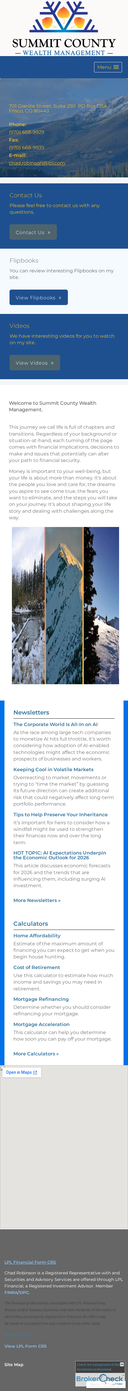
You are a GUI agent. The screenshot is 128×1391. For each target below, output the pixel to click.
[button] (108, 67)
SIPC (24, 1292)
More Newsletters (37, 900)
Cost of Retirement (36, 967)
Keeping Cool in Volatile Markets (53, 769)
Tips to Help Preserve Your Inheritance (60, 814)
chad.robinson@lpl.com (37, 163)
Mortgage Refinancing (41, 999)
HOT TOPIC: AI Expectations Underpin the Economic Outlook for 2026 (59, 855)
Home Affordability (36, 936)
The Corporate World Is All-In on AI (55, 724)
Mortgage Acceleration (41, 1024)
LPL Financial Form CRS (30, 1262)
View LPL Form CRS (25, 1346)
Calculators (30, 923)
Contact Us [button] (30, 232)
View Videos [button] (32, 363)
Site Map (14, 1364)
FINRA (11, 1292)
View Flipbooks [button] (36, 298)
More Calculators (36, 1054)
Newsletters (31, 712)
